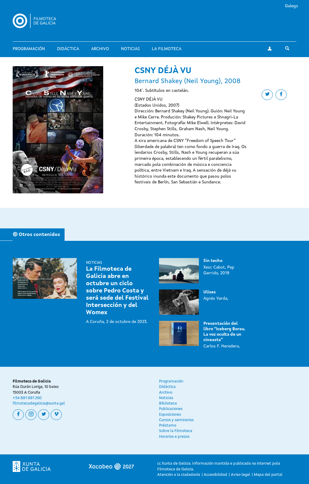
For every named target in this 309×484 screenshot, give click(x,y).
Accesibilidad (215, 475)
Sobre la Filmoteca (175, 431)
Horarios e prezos (174, 437)
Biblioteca (168, 403)
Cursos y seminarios (176, 420)
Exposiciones (170, 415)
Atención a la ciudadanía (178, 475)
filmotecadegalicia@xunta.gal (39, 403)
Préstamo (167, 426)
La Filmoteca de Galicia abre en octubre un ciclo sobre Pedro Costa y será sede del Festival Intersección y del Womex (117, 291)
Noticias (130, 49)
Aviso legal (240, 475)
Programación (29, 49)
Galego (291, 6)
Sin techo (212, 261)
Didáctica (68, 49)
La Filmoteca (166, 49)
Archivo (100, 49)
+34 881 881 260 (27, 398)
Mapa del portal (268, 475)
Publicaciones (171, 409)
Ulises (209, 292)
